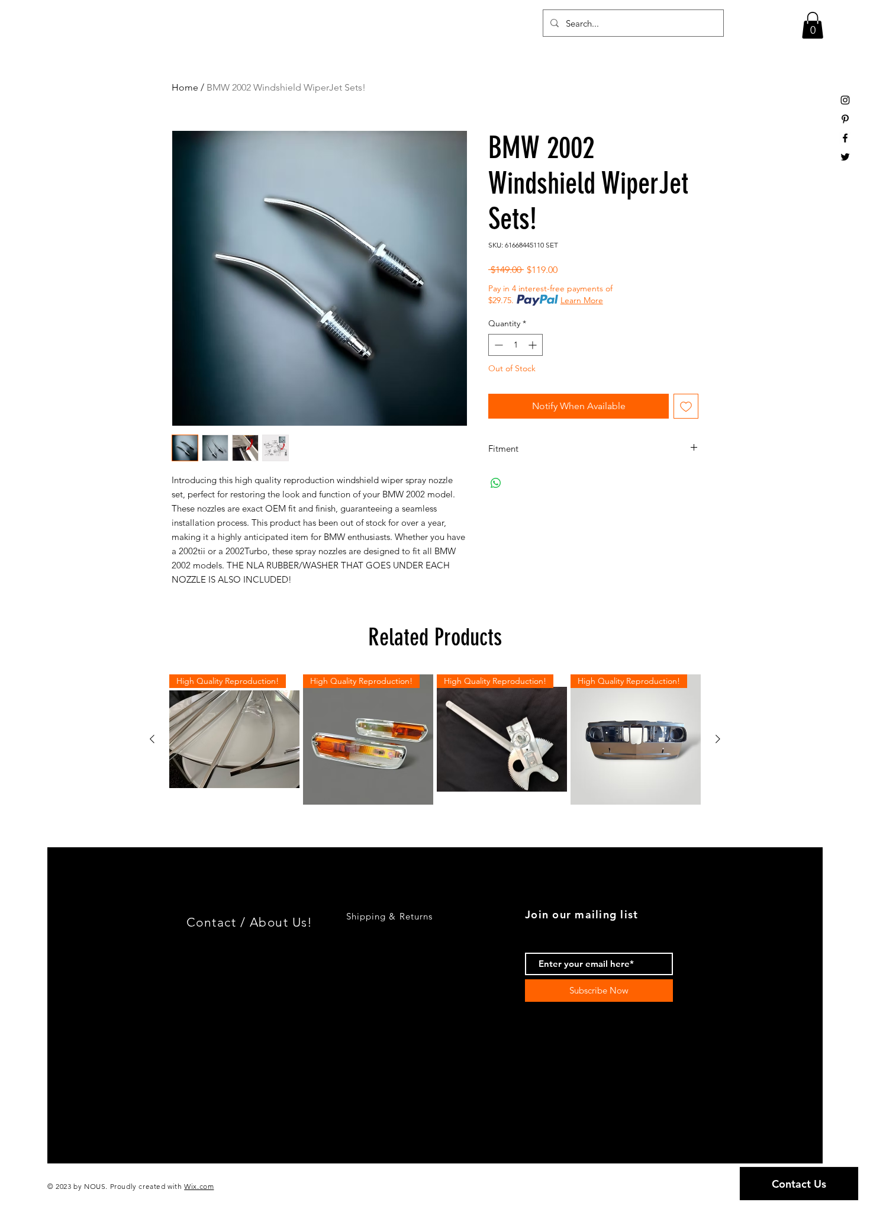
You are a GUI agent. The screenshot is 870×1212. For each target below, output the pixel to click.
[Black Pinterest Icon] (845, 119)
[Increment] (533, 345)
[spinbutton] (515, 345)
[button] (812, 25)
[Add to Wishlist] (686, 406)
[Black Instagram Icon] (845, 100)
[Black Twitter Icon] (845, 157)
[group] (435, 739)
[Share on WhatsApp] (496, 483)
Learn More (581, 300)
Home (185, 87)
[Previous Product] (152, 739)
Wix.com (199, 1186)
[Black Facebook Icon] (845, 138)
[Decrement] (497, 345)
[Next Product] (718, 739)
